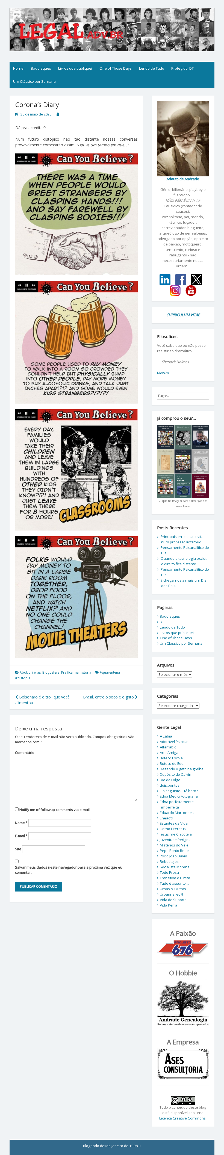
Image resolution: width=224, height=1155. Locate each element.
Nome (21, 822)
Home (18, 68)
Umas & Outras (173, 888)
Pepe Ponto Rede (174, 850)
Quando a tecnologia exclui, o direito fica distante (184, 561)
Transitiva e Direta (175, 877)
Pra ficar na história (76, 672)
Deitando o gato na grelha (182, 768)
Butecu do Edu (172, 763)
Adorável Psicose (174, 741)
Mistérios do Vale (174, 845)
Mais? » (163, 372)
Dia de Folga (170, 779)
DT (162, 621)
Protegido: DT (182, 68)
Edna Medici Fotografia (179, 796)
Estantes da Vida (174, 823)
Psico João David (173, 856)
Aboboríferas (30, 672)
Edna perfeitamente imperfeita (177, 804)
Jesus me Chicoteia (176, 834)
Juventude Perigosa (176, 839)
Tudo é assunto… (174, 883)
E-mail (21, 835)
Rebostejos (169, 861)
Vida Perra (168, 905)
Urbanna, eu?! (171, 894)
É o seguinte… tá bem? (179, 790)
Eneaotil (166, 818)
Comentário (24, 752)
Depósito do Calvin (175, 774)
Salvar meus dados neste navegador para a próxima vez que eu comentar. (68, 870)
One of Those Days (115, 68)
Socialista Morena (175, 866)
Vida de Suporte (173, 899)
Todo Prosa (169, 872)
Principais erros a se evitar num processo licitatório (183, 539)
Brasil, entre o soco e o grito (109, 697)
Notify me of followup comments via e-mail (54, 809)
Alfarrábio (168, 747)
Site (18, 848)
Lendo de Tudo (151, 68)
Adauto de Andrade (183, 178)
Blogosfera (51, 672)
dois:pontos (169, 785)
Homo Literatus (173, 828)
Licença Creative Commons (182, 1118)
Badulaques (41, 68)
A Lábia (166, 736)
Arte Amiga (169, 752)
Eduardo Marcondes (177, 812)
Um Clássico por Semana (34, 81)
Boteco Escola (171, 758)
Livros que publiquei (75, 68)
